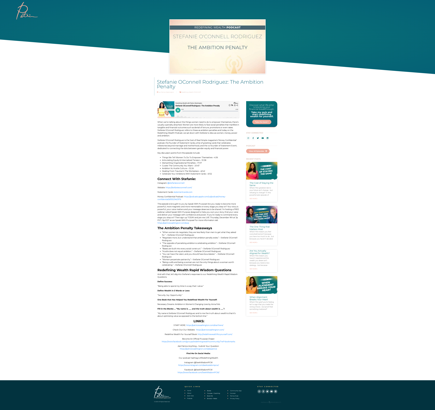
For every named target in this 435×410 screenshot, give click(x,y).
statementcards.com (183, 192)
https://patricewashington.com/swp (173, 223)
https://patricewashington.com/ (210, 330)
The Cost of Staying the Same (261, 184)
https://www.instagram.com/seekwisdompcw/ (198, 365)
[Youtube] (263, 138)
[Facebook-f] (253, 138)
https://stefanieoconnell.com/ (179, 187)
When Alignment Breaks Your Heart (259, 298)
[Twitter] (258, 138)
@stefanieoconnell (176, 183)
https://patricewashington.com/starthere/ (204, 325)
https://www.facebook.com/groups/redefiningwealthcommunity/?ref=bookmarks (198, 342)
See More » (254, 198)
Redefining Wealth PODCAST (191, 92)
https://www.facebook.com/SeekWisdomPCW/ (198, 372)
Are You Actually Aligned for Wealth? (260, 252)
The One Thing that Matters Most (260, 228)
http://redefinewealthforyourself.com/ (215, 334)
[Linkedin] (267, 138)
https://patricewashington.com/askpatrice (198, 349)
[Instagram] (248, 138)
